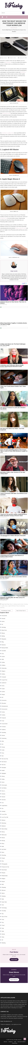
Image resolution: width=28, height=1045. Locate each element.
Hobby (3, 779)
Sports (3, 893)
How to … (4, 790)
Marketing (4, 823)
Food (3, 720)
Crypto (3, 688)
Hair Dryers (4, 761)
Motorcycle (4, 834)
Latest (15, 1041)
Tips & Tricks (4, 916)
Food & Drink (4, 723)
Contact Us (10, 1041)
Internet (3, 796)
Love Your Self (5, 817)
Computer (4, 676)
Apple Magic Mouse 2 (9, 604)
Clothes (3, 674)
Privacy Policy (14, 1043)
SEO (3, 884)
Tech (15, 57)
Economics (4, 700)
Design (3, 694)
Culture (3, 691)
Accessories (4, 615)
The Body (4, 910)
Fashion (3, 714)
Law (3, 802)
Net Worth (4, 849)
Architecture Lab (3, 218)
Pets (3, 861)
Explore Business (14, 979)
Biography (4, 638)
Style (3, 899)
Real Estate (4, 869)
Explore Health (14, 959)
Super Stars (4, 901)
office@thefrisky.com (8, 1021)
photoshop (2, 607)
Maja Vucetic (4, 57)
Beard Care (4, 630)
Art (2, 624)
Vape (3, 931)
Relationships (5, 875)
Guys (3, 752)
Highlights (4, 773)
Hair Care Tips (5, 758)
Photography (4, 864)
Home (3, 782)
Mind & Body (4, 828)
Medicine (4, 826)
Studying (4, 896)
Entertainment (5, 706)
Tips (3, 913)
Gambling (4, 732)
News (3, 852)
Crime (3, 685)
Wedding (4, 942)
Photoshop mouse (6, 113)
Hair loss (4, 764)
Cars (3, 653)
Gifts (3, 741)
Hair (3, 755)
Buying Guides (5, 647)
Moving (3, 840)
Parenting (4, 855)
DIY (2, 697)
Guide (3, 750)
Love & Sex (4, 814)
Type (3, 928)
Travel (3, 925)
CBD (3, 659)
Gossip (3, 747)
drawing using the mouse (20, 228)
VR (2, 939)
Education (4, 703)
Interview (4, 799)
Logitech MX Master (12, 605)
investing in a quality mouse (8, 132)
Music (3, 843)
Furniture (4, 726)
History (3, 776)
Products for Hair (5, 866)
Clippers (3, 671)
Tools (3, 919)
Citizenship (4, 668)
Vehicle (3, 934)
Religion (3, 878)
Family (3, 712)
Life (2, 808)
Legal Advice (4, 805)
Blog (3, 641)
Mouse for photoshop (20, 605)
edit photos (23, 72)
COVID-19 (4, 682)
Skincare (4, 890)
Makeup (3, 820)
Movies (3, 837)
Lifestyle (3, 811)
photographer (8, 62)
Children (3, 665)
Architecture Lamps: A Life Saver (7, 610)
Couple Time (4, 679)
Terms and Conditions (22, 1041)
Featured (4, 717)
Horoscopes (4, 785)
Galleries (4, 729)
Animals (3, 618)
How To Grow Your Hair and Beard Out (22, 610)
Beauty (3, 633)
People (3, 858)
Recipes (3, 872)
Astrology (4, 627)
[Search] (23, 13)
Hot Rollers (4, 788)
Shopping (4, 887)
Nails (3, 846)
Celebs (3, 662)
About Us (5, 1041)
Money (3, 831)
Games (3, 735)
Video (3, 937)
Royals (3, 881)
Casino (3, 656)
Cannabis (4, 650)
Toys (3, 922)
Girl (2, 744)
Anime (3, 621)
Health (3, 770)
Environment (4, 709)
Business (4, 644)
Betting (3, 636)
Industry (3, 793)
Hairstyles (4, 767)
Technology (4, 907)
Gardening (4, 738)
